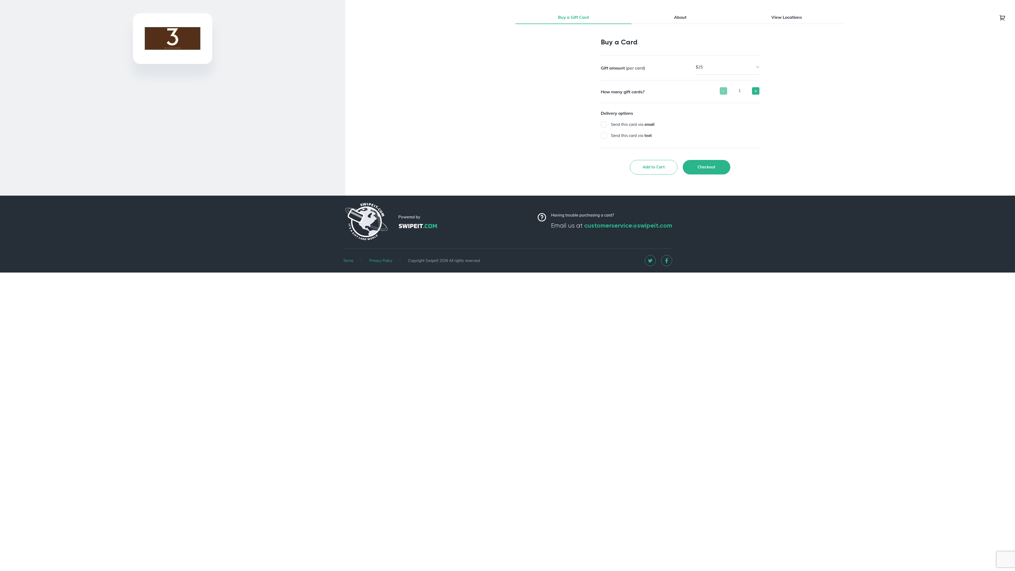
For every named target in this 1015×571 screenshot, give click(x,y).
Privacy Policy (380, 260)
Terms (348, 260)
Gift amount (623, 68)
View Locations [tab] (786, 17)
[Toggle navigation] (1002, 18)
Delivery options (617, 113)
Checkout (706, 166)
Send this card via (632, 124)
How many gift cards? (622, 91)
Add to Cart (654, 166)
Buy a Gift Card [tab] (573, 17)
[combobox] (727, 67)
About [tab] (680, 17)
